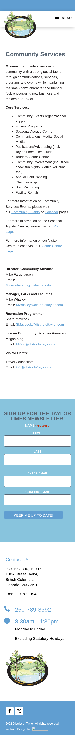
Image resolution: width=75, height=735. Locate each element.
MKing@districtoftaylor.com (36, 344)
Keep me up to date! (33, 515)
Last (37, 451)
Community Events (25, 212)
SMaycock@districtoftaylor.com (40, 324)
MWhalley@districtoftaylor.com (39, 305)
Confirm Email (37, 492)
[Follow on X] (19, 711)
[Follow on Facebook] (10, 711)
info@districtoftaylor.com (34, 367)
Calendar (51, 212)
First (37, 433)
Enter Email (37, 473)
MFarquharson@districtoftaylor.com (32, 285)
